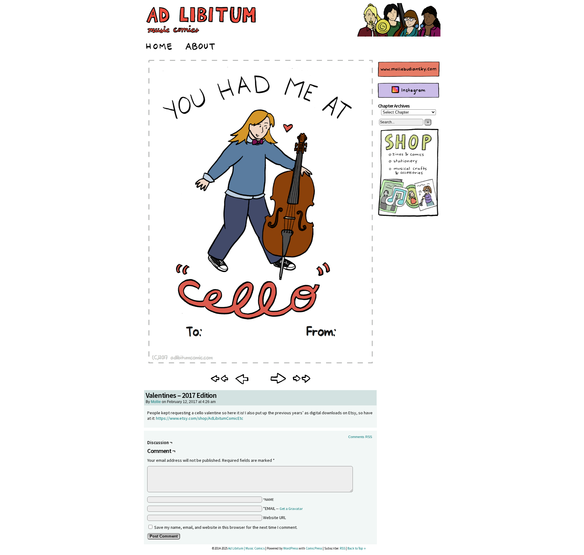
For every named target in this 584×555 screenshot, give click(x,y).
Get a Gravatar (291, 508)
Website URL (274, 517)
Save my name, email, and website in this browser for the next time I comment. (225, 527)
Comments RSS (360, 437)
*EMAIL (283, 508)
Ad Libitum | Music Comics (246, 548)
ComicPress (314, 548)
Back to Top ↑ (356, 548)
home (160, 45)
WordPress (290, 548)
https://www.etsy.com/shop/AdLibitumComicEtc (199, 418)
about (201, 45)
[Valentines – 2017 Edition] (260, 366)
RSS (342, 548)
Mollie (156, 402)
